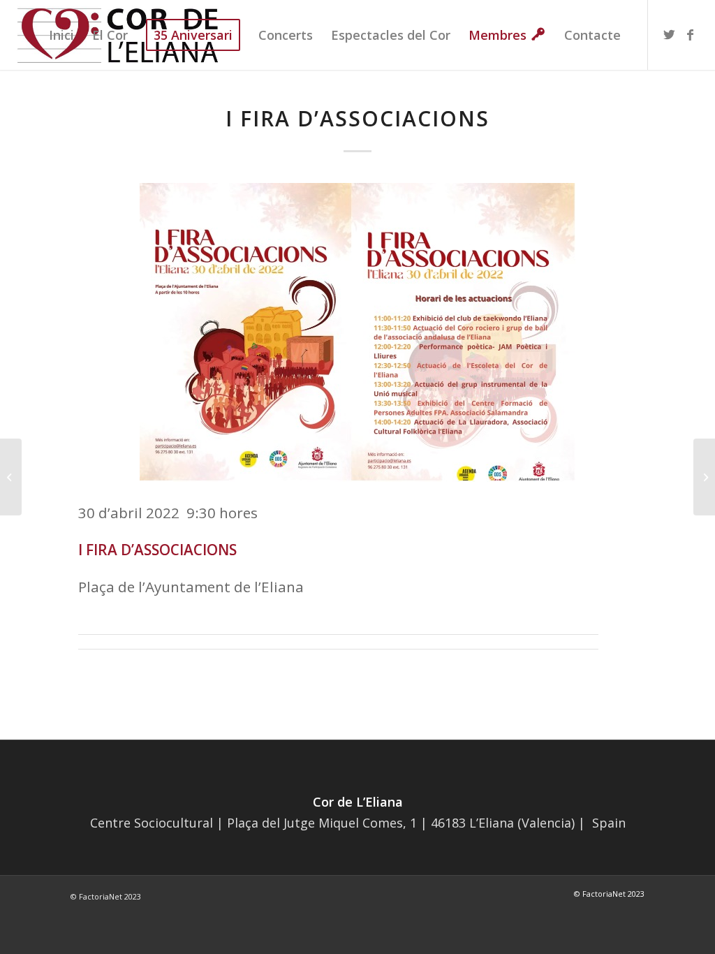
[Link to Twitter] (669, 34)
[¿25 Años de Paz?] (11, 477)
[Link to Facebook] (690, 34)
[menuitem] (61, 35)
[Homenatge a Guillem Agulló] (704, 477)
